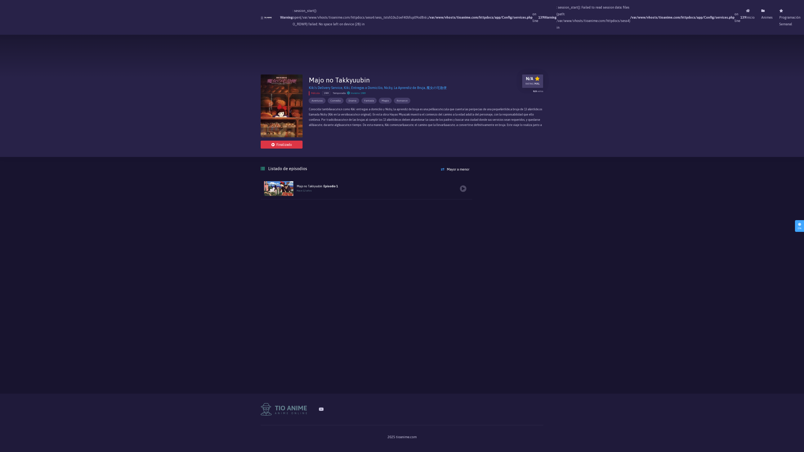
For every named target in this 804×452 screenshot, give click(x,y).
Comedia (335, 100)
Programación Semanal (789, 20)
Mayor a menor (457, 169)
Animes (767, 17)
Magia (385, 100)
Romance (402, 100)
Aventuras (317, 100)
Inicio (750, 17)
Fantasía (369, 100)
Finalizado (284, 144)
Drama (352, 100)
